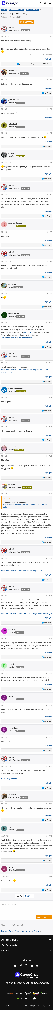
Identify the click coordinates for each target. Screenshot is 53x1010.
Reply (49, 59)
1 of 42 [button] (19, 896)
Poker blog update (9, 778)
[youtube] (37, 965)
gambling (27, 332)
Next (27, 896)
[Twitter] (15, 965)
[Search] (45, 4)
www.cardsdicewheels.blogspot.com (16, 338)
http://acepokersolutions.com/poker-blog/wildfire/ (22, 570)
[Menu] (49, 3)
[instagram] (26, 965)
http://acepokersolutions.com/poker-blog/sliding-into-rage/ (26, 613)
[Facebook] (21, 965)
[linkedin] (31, 965)
